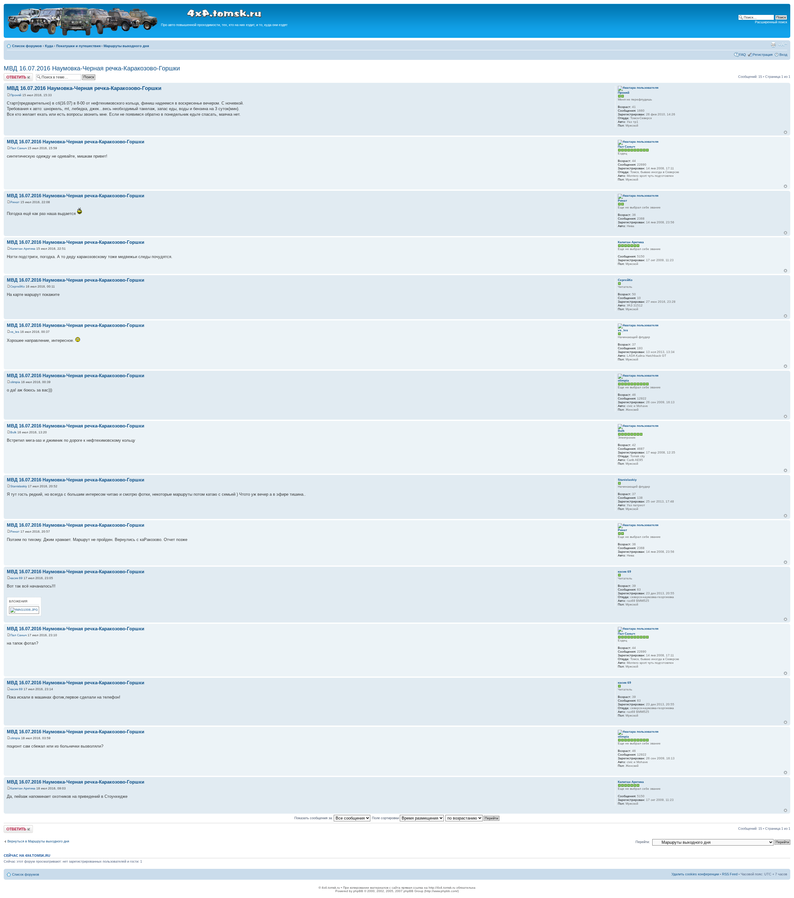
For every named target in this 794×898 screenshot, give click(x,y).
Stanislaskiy (18, 486)
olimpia (15, 382)
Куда (49, 46)
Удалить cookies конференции (695, 874)
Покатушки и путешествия (78, 46)
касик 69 (16, 578)
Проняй (15, 95)
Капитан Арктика (22, 248)
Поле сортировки (386, 818)
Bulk (13, 432)
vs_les (14, 331)
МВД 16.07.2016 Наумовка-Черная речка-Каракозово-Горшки (92, 68)
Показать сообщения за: (314, 818)
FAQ (742, 54)
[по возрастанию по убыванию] (472, 818)
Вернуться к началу (785, 132)
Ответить (11, 75)
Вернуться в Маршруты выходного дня (38, 841)
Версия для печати (773, 44)
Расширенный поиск (771, 22)
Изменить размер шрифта (782, 44)
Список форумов (27, 46)
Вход (783, 54)
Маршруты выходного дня (126, 46)
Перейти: (643, 842)
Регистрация (763, 54)
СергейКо (17, 286)
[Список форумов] (83, 34)
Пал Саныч (18, 148)
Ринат (15, 202)
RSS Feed (730, 874)
